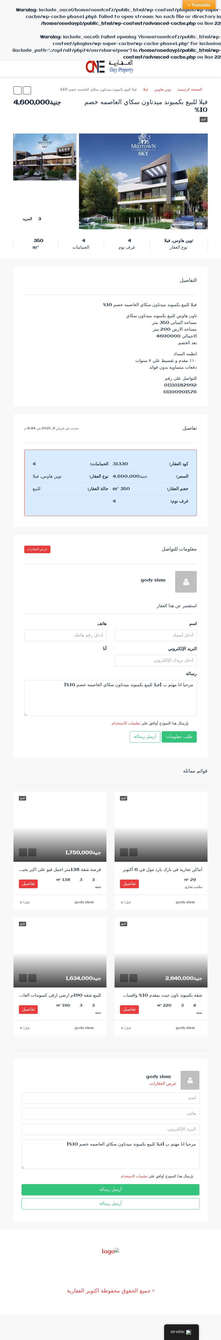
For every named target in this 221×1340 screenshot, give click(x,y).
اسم (193, 623)
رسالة (191, 674)
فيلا (145, 89)
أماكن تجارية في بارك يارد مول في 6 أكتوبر (162, 869)
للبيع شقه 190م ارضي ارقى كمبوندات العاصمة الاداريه (51, 995)
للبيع (203, 119)
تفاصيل (129, 883)
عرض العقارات (37, 549)
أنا (104, 649)
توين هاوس (162, 89)
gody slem (185, 902)
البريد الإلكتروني (182, 649)
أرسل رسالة (145, 736)
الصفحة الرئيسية (190, 89)
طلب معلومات (179, 736)
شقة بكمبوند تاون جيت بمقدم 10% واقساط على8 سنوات (149, 995)
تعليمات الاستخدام (126, 723)
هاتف (101, 623)
